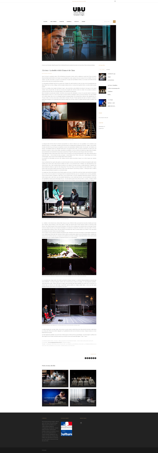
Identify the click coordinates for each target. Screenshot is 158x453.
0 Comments (64, 385)
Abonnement (101, 126)
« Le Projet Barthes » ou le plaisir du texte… (112, 103)
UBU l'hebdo (52, 385)
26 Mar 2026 (47, 404)
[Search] (114, 21)
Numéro (100, 128)
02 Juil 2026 (47, 385)
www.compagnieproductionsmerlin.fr (55, 342)
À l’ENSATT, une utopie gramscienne (54, 382)
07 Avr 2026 (75, 385)
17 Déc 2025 (75, 404)
